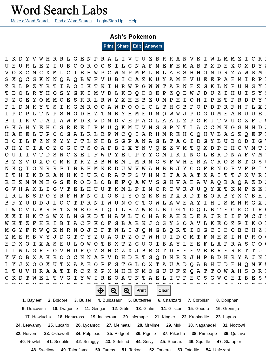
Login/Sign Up (110, 21)
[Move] (101, 290)
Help (133, 21)
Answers (153, 46)
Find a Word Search (73, 21)
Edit (137, 46)
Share (123, 46)
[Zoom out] (114, 290)
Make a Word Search (30, 21)
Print (108, 46)
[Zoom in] (127, 290)
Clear (163, 290)
